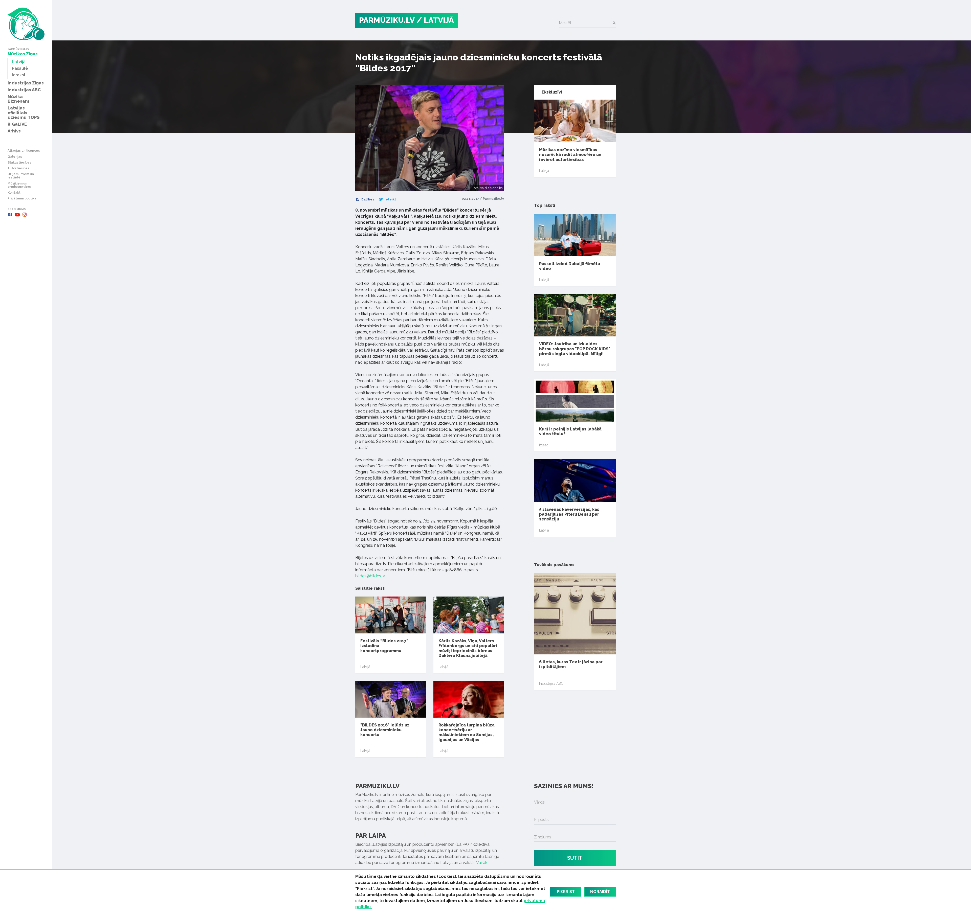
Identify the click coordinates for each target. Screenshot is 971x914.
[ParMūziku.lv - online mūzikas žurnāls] (26, 24)
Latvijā (365, 667)
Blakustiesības (19, 162)
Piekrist (566, 891)
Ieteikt (390, 199)
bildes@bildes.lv (370, 576)
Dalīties (367, 199)
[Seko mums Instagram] (24, 215)
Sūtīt (574, 858)
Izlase (543, 445)
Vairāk (481, 862)
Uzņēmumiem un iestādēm (21, 176)
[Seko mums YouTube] (17, 215)
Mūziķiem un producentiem (19, 185)
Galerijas (15, 156)
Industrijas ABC (551, 683)
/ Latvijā (435, 20)
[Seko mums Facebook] (10, 215)
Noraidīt (600, 891)
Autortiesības (18, 168)
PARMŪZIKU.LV (387, 20)
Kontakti (14, 192)
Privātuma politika (22, 198)
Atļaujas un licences (24, 150)
